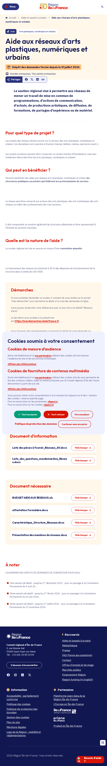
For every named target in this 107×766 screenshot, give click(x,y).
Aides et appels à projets (34, 17)
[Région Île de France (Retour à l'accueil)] (53, 6)
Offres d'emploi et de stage (78, 665)
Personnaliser (82, 414)
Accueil (12, 17)
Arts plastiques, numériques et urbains (37, 31)
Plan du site (13, 722)
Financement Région (74, 674)
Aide (12, 31)
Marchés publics (71, 669)
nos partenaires (43, 355)
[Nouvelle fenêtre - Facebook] (8, 675)
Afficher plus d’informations (22, 363)
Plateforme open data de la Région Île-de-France (69, 697)
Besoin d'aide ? (92, 759)
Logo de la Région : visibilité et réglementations (24, 733)
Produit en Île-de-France (68, 726)
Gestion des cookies (18, 717)
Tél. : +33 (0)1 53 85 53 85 (20, 654)
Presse (66, 650)
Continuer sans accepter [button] (74, 424)
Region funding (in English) (77, 679)
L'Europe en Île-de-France (69, 704)
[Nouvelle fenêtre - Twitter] (29, 675)
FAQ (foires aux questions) (77, 655)
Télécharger (81, 447)
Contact (66, 660)
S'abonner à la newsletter (24, 665)
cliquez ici (53, 401)
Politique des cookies (19, 704)
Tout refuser (58, 414)
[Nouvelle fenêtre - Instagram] (15, 675)
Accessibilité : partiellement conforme (23, 697)
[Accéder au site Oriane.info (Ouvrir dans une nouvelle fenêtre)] (71, 718)
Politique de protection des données (22, 710)
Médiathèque (69, 645)
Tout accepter (29, 414)
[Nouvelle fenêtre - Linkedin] (22, 675)
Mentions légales (16, 727)
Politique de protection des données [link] (36, 423)
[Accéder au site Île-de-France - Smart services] (71, 711)
